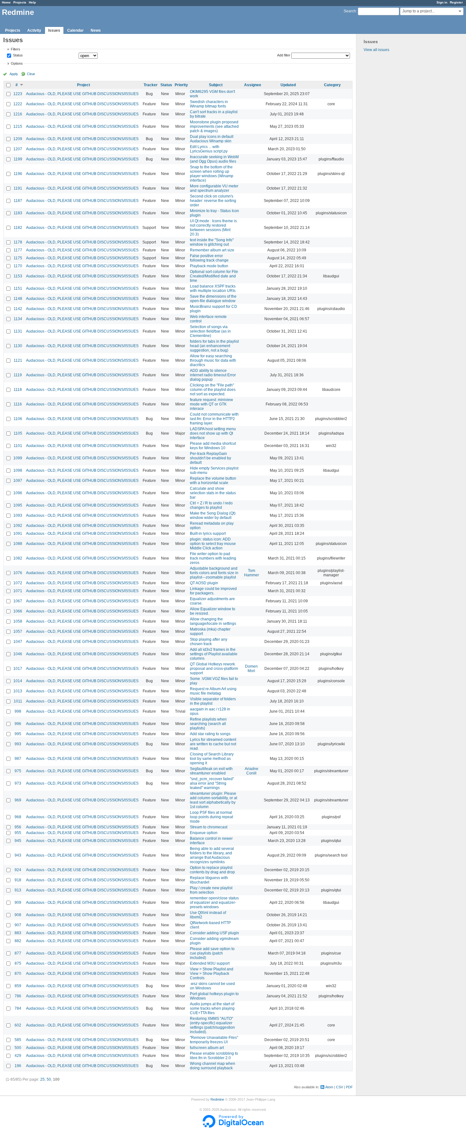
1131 (18, 331)
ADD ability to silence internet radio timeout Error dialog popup (213, 375)
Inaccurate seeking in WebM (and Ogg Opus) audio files (214, 159)
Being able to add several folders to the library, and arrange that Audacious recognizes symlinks (212, 855)
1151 (18, 288)
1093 (17, 515)
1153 (18, 276)
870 (18, 973)
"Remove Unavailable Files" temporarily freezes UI (214, 1039)
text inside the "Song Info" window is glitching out (212, 242)
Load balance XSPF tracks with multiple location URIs (213, 288)
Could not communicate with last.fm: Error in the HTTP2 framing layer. (214, 418)
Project (83, 85)
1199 (18, 159)
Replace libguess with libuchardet (209, 880)
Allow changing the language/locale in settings (213, 621)
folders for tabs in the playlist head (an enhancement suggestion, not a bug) (214, 346)
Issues (54, 30)
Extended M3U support (210, 963)
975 (18, 771)
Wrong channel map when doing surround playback (212, 1065)
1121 (18, 360)
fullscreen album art (207, 1048)
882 (18, 941)
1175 (18, 258)
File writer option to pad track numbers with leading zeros (213, 558)
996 (18, 724)
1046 (17, 654)
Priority (181, 85)
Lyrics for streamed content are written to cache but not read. (213, 744)
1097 (17, 480)
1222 (17, 104)
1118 (18, 389)
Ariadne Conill (251, 771)
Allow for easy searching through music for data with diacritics (213, 360)
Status (17, 55)
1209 (17, 139)
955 (18, 833)
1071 (17, 591)
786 (18, 996)
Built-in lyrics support (208, 533)
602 (18, 1025)
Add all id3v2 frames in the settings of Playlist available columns (213, 654)
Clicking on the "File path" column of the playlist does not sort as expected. (213, 389)
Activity (34, 30)
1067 (17, 601)
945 (18, 840)
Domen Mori (251, 668)
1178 (18, 242)
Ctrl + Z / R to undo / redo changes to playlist (211, 505)
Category (332, 85)
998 (18, 711)
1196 (18, 174)
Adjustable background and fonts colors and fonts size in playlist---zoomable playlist (214, 572)
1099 (17, 458)
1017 (17, 668)
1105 (18, 433)
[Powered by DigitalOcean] (233, 1126)
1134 (18, 319)
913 (18, 890)
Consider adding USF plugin (214, 933)
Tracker (151, 85)
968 (18, 817)
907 (18, 925)
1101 (18, 445)
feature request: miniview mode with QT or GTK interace (211, 404)
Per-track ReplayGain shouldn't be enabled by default (210, 458)
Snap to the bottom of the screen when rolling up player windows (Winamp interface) (211, 174)
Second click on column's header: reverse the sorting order (213, 200)
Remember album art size (212, 250)
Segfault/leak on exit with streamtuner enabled (211, 771)
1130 (18, 346)
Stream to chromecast (208, 827)
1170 (18, 266)
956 (18, 827)
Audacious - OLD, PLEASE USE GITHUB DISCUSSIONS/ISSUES (82, 94)
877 (18, 953)
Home (6, 2)
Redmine (217, 1099)
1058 (17, 621)
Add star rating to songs (210, 734)
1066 (17, 611)
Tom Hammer (251, 572)
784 (18, 1008)
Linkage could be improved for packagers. (213, 590)
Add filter (283, 55)
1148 (18, 298)
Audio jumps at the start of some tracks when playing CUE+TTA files (212, 1008)
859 (18, 986)
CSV (339, 1087)
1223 (17, 94)
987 (18, 758)
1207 (17, 149)
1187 (18, 200)
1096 (17, 493)
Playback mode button (209, 266)
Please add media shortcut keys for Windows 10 (213, 445)
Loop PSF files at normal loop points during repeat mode (211, 817)
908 (18, 915)
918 (18, 880)
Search (350, 11)
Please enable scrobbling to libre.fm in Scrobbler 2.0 (214, 1055)
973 (18, 783)
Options (17, 63)
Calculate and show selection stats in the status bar (213, 493)
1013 (17, 691)
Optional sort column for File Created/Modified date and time (214, 276)
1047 (17, 641)
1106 (18, 419)
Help (32, 2)
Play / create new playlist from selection (211, 890)
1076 (17, 573)
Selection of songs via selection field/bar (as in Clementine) (210, 331)
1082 (17, 558)
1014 (17, 681)
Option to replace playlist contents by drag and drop (212, 869)
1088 (17, 543)
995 (18, 734)
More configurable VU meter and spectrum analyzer (214, 188)
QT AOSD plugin (204, 583)
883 (18, 933)
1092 (17, 525)
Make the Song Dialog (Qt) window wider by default (213, 515)
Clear (31, 74)
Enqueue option (203, 833)
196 (18, 1066)
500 (18, 1048)
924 (18, 870)
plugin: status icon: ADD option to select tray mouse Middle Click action (213, 543)
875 (18, 963)
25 (42, 1079)
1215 (17, 126)
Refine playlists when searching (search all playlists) (208, 723)
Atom (329, 1087)
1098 (17, 470)
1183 (18, 213)
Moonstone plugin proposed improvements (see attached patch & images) (214, 126)
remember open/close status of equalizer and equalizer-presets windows (214, 902)
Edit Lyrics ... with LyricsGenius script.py (209, 149)
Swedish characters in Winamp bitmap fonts (209, 104)
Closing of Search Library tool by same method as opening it (212, 758)
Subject (216, 85)
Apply (14, 74)
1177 (18, 250)
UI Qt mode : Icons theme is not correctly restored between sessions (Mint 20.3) (213, 227)
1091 (17, 533)
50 (49, 1079)
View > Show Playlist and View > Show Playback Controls (211, 973)
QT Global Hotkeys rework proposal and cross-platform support (214, 668)
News (96, 30)
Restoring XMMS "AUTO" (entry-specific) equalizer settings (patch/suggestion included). (212, 1025)
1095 (17, 505)
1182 (18, 227)
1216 (17, 114)
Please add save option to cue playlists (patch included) (212, 953)
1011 (18, 701)
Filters (15, 49)
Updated (288, 85)
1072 (17, 583)
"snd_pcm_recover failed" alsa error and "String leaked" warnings (212, 783)
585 (18, 1040)
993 (18, 744)
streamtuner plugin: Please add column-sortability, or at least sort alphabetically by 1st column (213, 800)
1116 (18, 404)
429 (18, 1055)
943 (18, 855)
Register (456, 2)
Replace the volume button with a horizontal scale (213, 480)
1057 (17, 631)
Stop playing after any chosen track (208, 641)
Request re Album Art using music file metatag (213, 691)
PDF (349, 1087)
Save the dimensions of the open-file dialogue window (213, 298)
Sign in (442, 2)
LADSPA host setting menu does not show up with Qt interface (213, 433)
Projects (19, 2)
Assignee (252, 85)
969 (18, 800)
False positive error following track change (209, 258)
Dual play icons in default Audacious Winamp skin (211, 138)
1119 (18, 375)
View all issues (376, 50)
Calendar (75, 30)
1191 (18, 188)
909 (18, 902)
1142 (18, 309)
